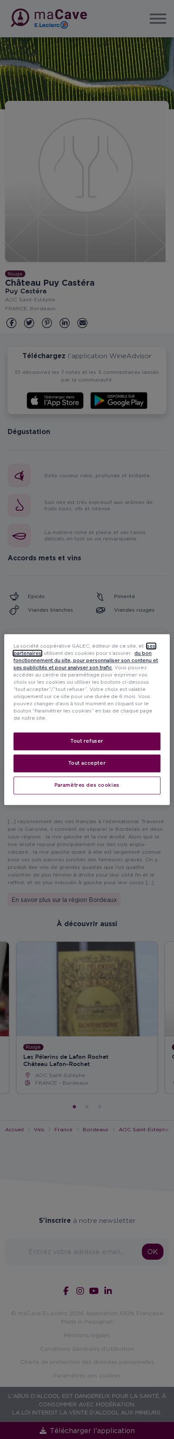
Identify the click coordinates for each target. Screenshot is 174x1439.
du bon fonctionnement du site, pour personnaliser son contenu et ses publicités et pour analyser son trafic (86, 660)
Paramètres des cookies (87, 785)
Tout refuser (87, 740)
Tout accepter (87, 762)
